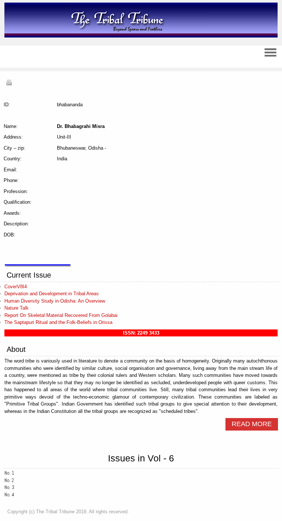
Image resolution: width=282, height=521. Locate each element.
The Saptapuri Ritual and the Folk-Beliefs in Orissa (58, 322)
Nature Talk (16, 308)
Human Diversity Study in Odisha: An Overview (54, 301)
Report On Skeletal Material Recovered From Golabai (61, 315)
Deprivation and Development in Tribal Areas (51, 293)
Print (9, 82)
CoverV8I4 (15, 286)
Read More (252, 424)
